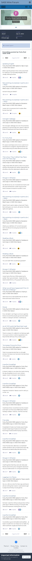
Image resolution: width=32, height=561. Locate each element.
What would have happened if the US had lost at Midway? (16, 289)
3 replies (13, 132)
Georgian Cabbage (9, 119)
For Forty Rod (7, 138)
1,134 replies (14, 433)
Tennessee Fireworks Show (12, 345)
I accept (27, 557)
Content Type (8, 45)
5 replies (13, 172)
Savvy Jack (24, 328)
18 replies (13, 191)
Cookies (16, 548)
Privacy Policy (15, 546)
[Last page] (29, 58)
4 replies (13, 77)
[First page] (3, 58)
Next (25, 58)
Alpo (22, 66)
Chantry (23, 291)
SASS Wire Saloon (9, 67)
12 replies (13, 151)
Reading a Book (8, 238)
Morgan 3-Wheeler (9, 178)
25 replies (13, 378)
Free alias (6, 420)
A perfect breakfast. (9, 364)
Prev (6, 58)
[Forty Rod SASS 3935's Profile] (16, 27)
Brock (23, 309)
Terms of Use (6, 558)
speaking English (8, 64)
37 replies (13, 301)
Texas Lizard (25, 479)
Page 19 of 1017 (16, 58)
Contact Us (23, 546)
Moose (5, 307)
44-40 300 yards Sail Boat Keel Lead (15, 326)
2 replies (13, 359)
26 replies (13, 320)
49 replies (13, 340)
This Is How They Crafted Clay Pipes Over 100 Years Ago (15, 158)
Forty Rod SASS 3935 (9, 66)
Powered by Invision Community (16, 551)
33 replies (14, 94)
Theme (6, 546)
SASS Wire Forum (10, 2)
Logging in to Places (9, 477)
